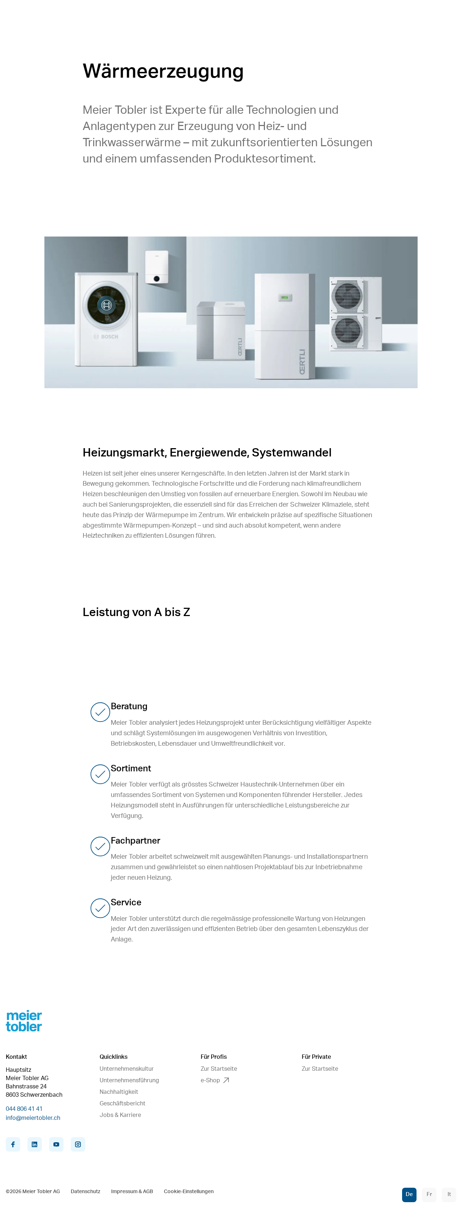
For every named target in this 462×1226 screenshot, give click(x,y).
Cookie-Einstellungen (189, 1191)
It (449, 1194)
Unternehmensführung (129, 1080)
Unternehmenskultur (127, 1069)
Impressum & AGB (132, 1191)
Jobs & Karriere (120, 1115)
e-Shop (210, 1080)
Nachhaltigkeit (119, 1092)
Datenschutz (85, 1191)
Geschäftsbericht (122, 1103)
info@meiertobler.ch (33, 1118)
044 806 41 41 (24, 1109)
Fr (429, 1194)
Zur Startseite (219, 1069)
